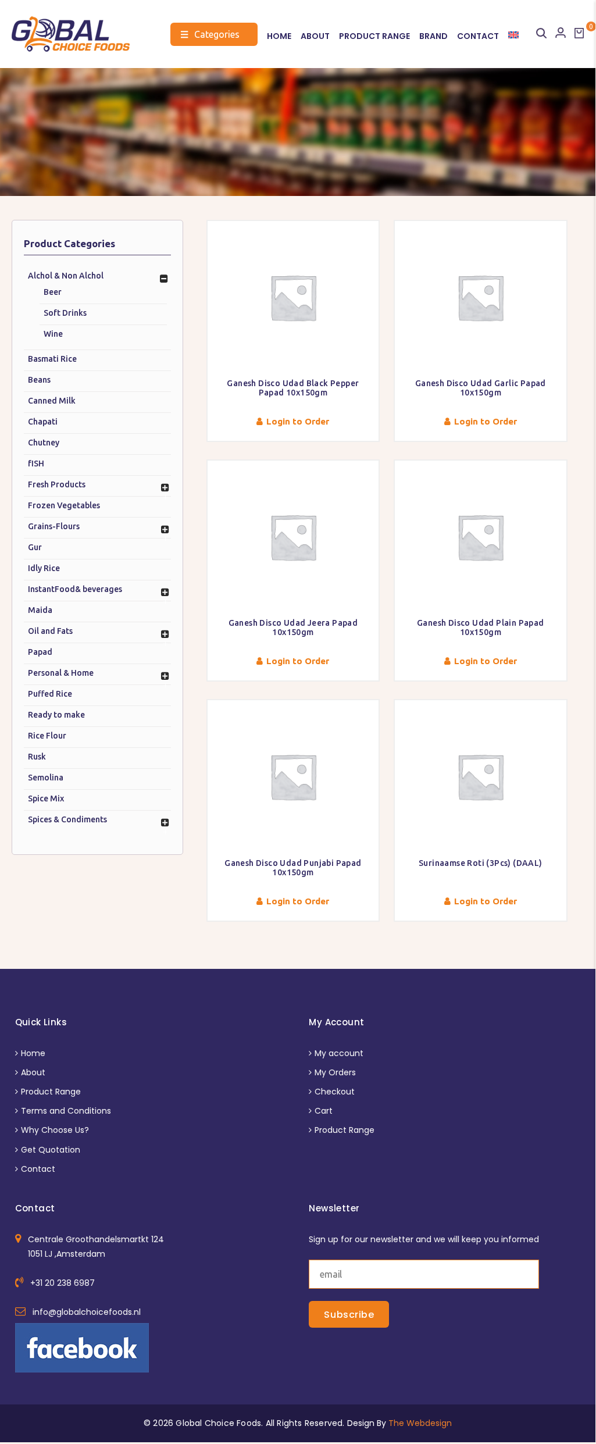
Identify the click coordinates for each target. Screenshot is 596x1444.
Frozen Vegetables (64, 505)
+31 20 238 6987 (62, 1283)
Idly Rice (44, 568)
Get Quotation (50, 1150)
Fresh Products (56, 484)
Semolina (45, 777)
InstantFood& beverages (75, 589)
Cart (324, 1111)
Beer (53, 292)
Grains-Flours (54, 526)
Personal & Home (61, 673)
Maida (40, 610)
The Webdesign (420, 1423)
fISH (36, 463)
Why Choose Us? (55, 1130)
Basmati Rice (52, 358)
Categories (210, 34)
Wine (53, 333)
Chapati (43, 421)
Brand (433, 36)
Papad (40, 652)
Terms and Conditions (66, 1111)
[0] (579, 33)
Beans (39, 379)
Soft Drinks (65, 313)
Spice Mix (46, 798)
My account (339, 1053)
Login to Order (297, 421)
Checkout (335, 1091)
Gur (35, 547)
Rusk (37, 756)
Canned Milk (52, 400)
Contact (478, 36)
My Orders (335, 1072)
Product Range (374, 36)
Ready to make (56, 714)
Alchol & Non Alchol (66, 275)
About (315, 36)
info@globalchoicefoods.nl (87, 1312)
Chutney (43, 442)
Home (279, 36)
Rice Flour (47, 735)
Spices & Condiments (67, 819)
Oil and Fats (50, 631)
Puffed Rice (50, 693)
